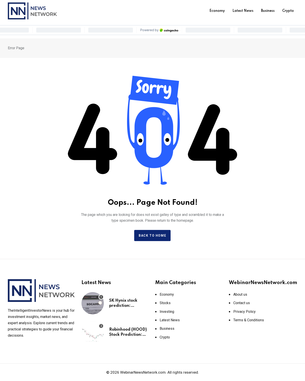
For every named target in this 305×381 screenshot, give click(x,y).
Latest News (242, 11)
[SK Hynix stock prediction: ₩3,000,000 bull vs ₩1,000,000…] (92, 303)
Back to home (152, 235)
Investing (167, 311)
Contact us (241, 303)
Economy (217, 11)
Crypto (288, 11)
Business (268, 11)
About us (240, 294)
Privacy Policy (244, 311)
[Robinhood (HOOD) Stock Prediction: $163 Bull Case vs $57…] (92, 332)
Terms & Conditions (248, 320)
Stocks (165, 303)
